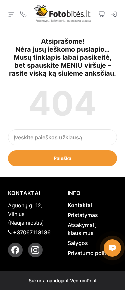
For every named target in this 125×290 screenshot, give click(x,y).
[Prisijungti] (113, 13)
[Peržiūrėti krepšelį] (101, 13)
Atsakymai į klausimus (82, 229)
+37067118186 (32, 232)
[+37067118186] (23, 13)
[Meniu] (11, 14)
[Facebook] (15, 250)
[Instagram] (35, 250)
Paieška (62, 158)
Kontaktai (80, 205)
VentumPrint (83, 280)
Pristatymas (83, 215)
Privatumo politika (91, 253)
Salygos (78, 243)
